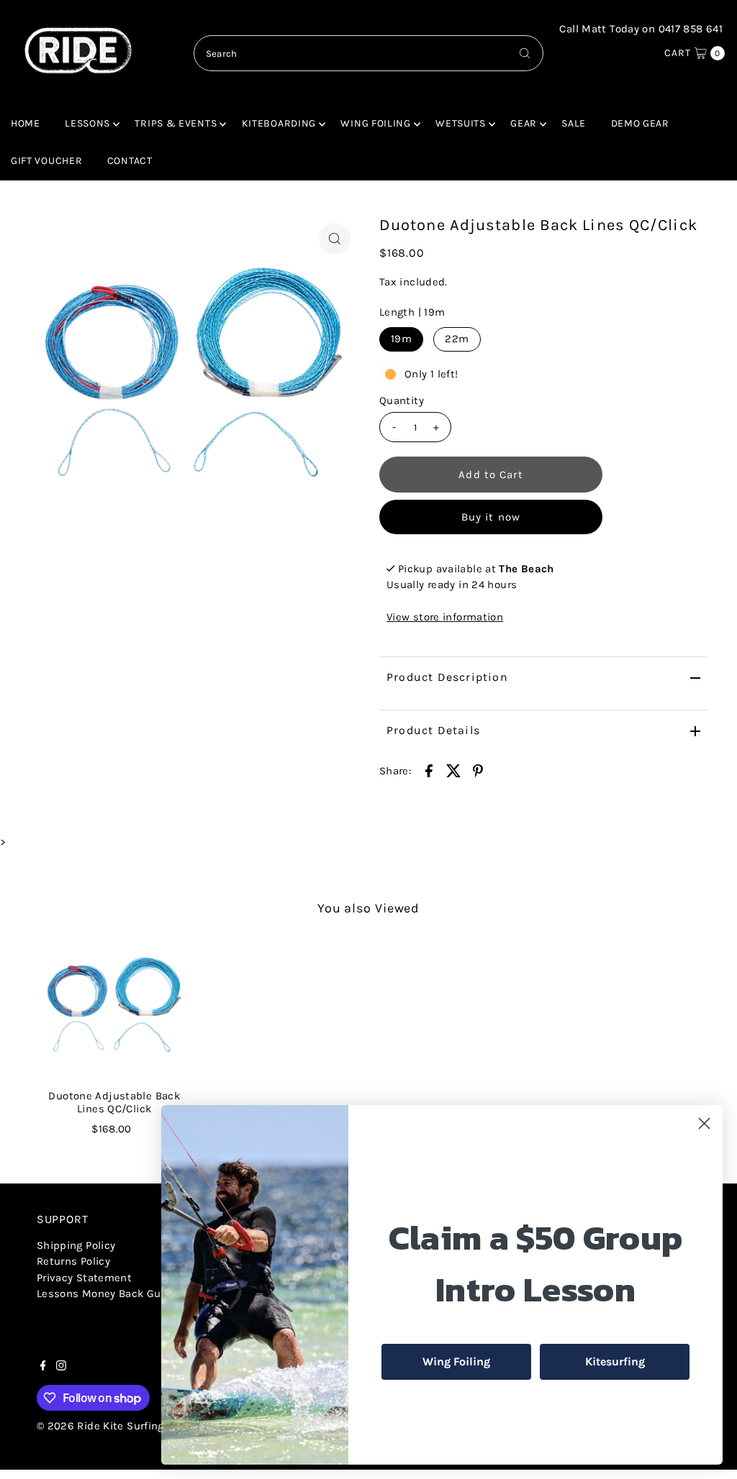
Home (25, 123)
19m (401, 338)
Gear (523, 123)
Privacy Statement (84, 1277)
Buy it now (490, 516)
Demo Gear (640, 123)
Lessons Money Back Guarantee (119, 1293)
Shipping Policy (76, 1245)
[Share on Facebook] (429, 769)
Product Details (433, 730)
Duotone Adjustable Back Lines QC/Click (114, 1102)
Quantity (401, 400)
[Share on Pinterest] (478, 769)
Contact (130, 161)
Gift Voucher (46, 161)
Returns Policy (73, 1261)
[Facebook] (43, 1367)
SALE (573, 123)
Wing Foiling (375, 123)
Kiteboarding (279, 123)
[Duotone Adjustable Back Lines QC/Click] (114, 1008)
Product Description (447, 677)
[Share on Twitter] (453, 769)
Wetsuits (460, 123)
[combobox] (369, 53)
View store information (444, 616)
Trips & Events (176, 123)
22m (457, 338)
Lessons (87, 123)
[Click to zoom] (335, 239)
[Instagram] (61, 1367)
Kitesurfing (615, 1361)
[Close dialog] (704, 1123)
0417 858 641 (691, 28)
